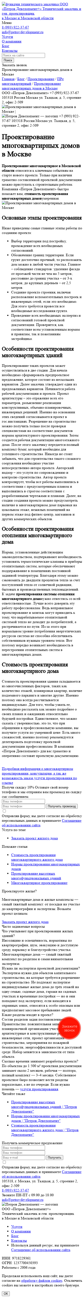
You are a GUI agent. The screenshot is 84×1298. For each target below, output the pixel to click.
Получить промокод (62, 806)
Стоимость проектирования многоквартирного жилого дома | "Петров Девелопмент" (45, 1130)
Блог (15, 1236)
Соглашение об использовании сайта (40, 1250)
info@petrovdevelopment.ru (22, 32)
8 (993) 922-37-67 (15, 27)
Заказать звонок (14, 65)
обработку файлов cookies (41, 1280)
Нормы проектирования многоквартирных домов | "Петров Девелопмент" (45, 1118)
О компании (21, 1231)
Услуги (16, 1226)
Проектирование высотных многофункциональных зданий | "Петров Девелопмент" (44, 1107)
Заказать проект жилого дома (34, 838)
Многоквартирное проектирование (39, 883)
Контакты (19, 1240)
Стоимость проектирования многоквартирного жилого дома (37, 857)
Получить (54, 1157)
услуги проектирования (39, 1089)
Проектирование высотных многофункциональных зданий (36, 875)
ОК (6, 1293)
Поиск (8, 60)
